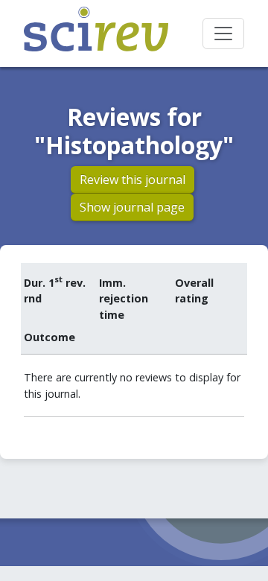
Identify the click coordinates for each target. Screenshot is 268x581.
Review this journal (132, 179)
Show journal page (132, 207)
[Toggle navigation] (223, 33)
